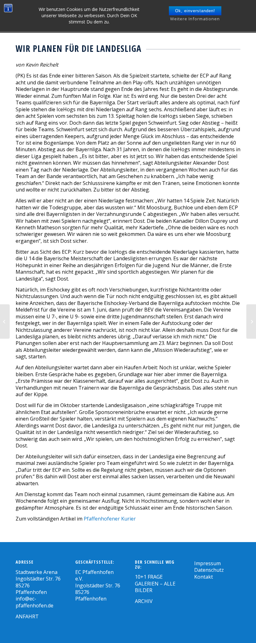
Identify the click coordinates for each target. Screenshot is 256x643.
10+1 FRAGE (149, 576)
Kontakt (203, 576)
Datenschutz (209, 569)
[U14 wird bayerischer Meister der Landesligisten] (5, 321)
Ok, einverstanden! (195, 10)
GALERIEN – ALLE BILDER (155, 587)
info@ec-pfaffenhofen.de (34, 602)
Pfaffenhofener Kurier (110, 518)
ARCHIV (144, 601)
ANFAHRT (27, 616)
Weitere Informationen (195, 19)
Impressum (207, 563)
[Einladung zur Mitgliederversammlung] (251, 321)
